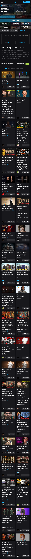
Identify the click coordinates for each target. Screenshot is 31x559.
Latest (14, 66)
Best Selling (11, 63)
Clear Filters (22, 42)
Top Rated (4, 66)
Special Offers (22, 63)
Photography (5, 30)
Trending (4, 63)
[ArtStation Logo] (15, 2)
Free (10, 66)
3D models (14, 30)
